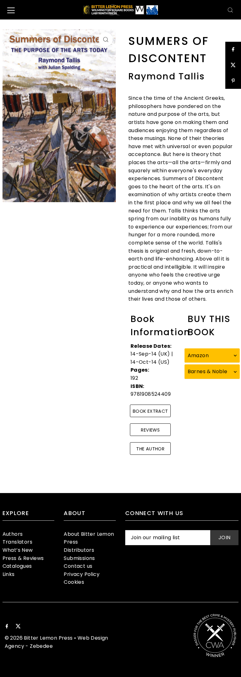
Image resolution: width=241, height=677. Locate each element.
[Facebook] (7, 627)
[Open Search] (230, 10)
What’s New (18, 550)
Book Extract (150, 411)
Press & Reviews (23, 558)
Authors (13, 534)
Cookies (74, 582)
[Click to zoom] (106, 39)
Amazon (198, 355)
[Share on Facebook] (233, 49)
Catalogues (17, 566)
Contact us (78, 566)
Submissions (79, 558)
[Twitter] (18, 627)
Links (9, 574)
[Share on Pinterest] (233, 81)
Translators (17, 541)
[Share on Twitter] (233, 65)
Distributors (79, 550)
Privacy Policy (81, 574)
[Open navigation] (11, 10)
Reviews (150, 430)
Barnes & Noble (208, 371)
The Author (150, 449)
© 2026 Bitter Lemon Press (39, 638)
